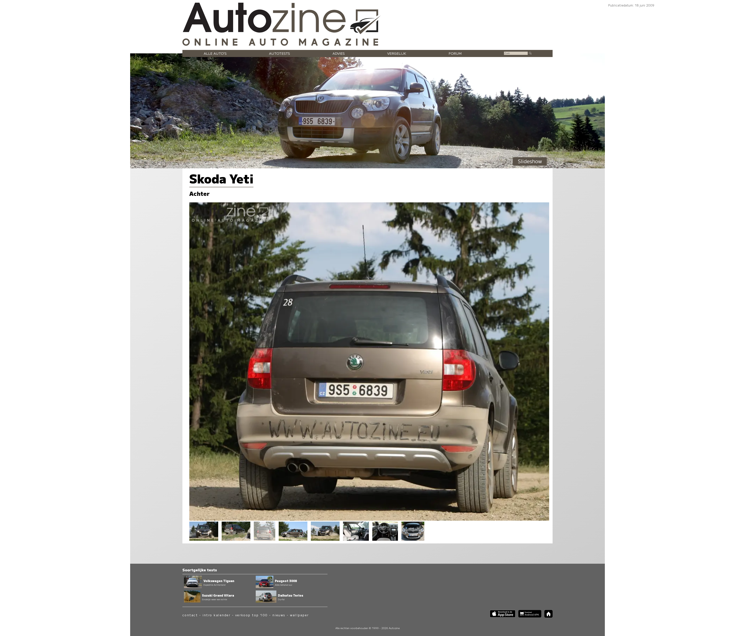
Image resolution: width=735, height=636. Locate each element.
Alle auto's (215, 53)
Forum (455, 53)
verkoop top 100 (251, 615)
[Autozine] (367, 23)
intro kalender (217, 615)
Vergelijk (396, 53)
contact (190, 615)
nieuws (278, 615)
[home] (547, 616)
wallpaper (299, 615)
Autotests (279, 53)
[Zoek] (530, 53)
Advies (338, 53)
